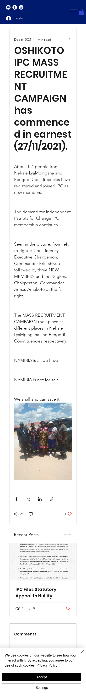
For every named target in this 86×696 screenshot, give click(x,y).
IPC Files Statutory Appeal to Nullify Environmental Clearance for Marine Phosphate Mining (40, 592)
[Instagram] (21, 7)
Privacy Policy (47, 665)
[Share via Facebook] (16, 499)
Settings (42, 687)
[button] (81, 12)
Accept (42, 676)
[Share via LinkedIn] (40, 499)
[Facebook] (14, 7)
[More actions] (69, 39)
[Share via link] (51, 499)
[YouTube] (8, 7)
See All (67, 534)
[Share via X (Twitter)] (28, 499)
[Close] (79, 654)
